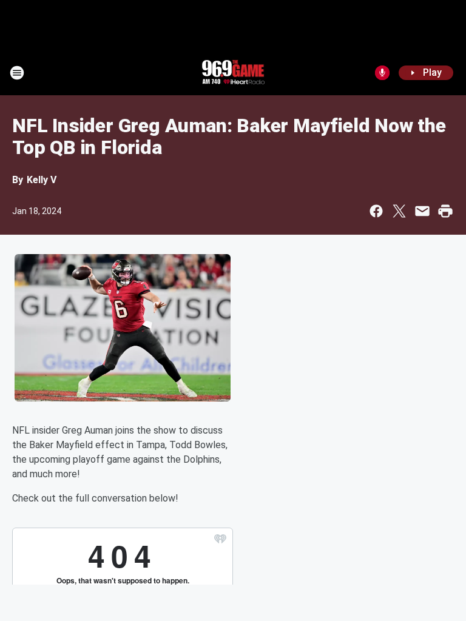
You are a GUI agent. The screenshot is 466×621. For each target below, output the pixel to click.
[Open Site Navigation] (17, 72)
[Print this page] (445, 211)
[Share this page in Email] (422, 211)
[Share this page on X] (399, 211)
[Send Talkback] (382, 72)
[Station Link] (233, 72)
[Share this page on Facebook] (376, 211)
